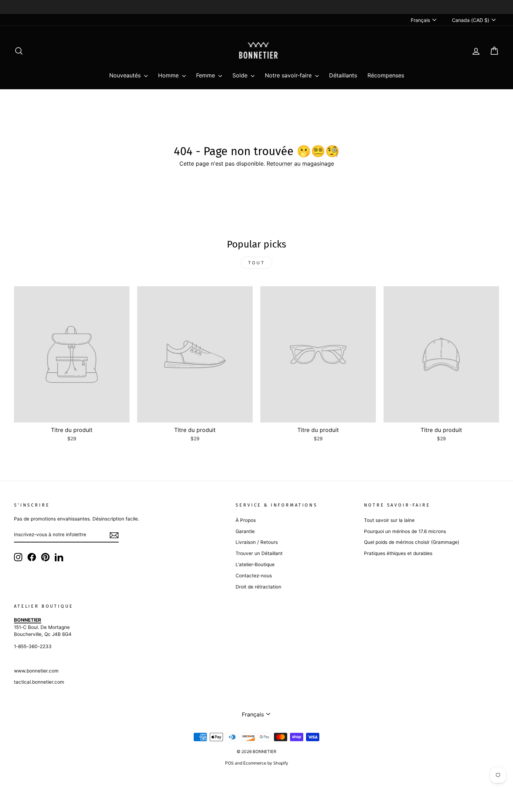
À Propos (246, 520)
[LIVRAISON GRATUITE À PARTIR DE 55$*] (256, 6)
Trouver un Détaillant (259, 553)
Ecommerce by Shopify (265, 763)
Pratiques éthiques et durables (398, 553)
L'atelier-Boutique (255, 564)
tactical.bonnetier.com (39, 682)
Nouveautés (125, 75)
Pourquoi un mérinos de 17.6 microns (405, 531)
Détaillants (343, 75)
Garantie (245, 531)
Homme (169, 75)
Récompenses (385, 75)
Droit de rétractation (258, 587)
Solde (240, 75)
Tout (256, 262)
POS (229, 763)
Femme (206, 75)
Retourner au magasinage (300, 163)
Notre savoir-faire (289, 75)
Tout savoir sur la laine (389, 520)
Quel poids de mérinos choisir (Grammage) (411, 542)
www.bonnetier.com (36, 671)
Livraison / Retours (257, 542)
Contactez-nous (254, 575)
